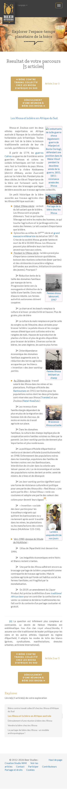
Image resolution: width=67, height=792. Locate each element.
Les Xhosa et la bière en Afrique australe (29, 716)
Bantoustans (19, 390)
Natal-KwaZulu (31, 400)
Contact (20, 766)
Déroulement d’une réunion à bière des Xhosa (33, 103)
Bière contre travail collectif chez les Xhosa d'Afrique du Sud (26, 83)
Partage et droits (14, 769)
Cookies (30, 769)
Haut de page (55, 759)
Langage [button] (22, 5)
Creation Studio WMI (16, 763)
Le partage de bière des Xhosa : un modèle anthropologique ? (28, 731)
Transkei (45, 397)
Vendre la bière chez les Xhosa (22, 725)
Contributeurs (49, 766)
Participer (33, 766)
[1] (45, 498)
